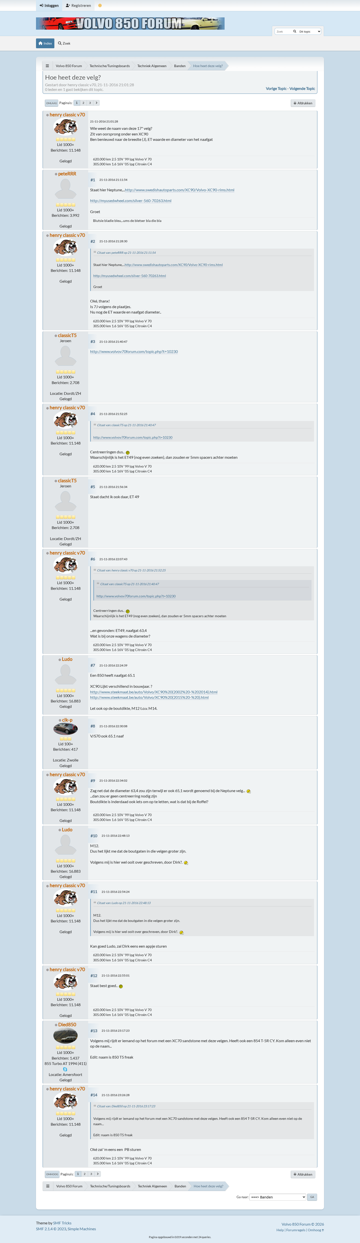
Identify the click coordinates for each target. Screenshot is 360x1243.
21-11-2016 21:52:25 (113, 413)
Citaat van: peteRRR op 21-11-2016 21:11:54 (126, 252)
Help (280, 1230)
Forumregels (295, 1230)
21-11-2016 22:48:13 (116, 835)
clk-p (67, 720)
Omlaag (51, 103)
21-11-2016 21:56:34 (113, 486)
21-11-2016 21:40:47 (113, 341)
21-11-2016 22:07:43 (113, 559)
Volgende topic (302, 88)
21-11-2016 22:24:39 (113, 665)
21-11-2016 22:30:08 (113, 726)
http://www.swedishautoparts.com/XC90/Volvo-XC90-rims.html (179, 189)
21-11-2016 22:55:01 (116, 975)
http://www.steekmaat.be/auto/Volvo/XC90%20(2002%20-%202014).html (153, 691)
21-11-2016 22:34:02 (113, 780)
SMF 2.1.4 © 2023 (51, 1228)
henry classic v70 (67, 114)
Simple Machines (82, 1228)
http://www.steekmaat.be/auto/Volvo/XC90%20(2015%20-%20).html (149, 697)
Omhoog (52, 1174)
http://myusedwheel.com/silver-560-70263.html (130, 200)
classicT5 (67, 335)
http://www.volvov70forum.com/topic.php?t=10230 (134, 351)
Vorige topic (276, 88)
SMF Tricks (62, 1222)
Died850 (67, 1024)
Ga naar (242, 1197)
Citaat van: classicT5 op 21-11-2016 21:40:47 (126, 425)
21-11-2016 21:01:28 (104, 121)
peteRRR (67, 173)
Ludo (67, 659)
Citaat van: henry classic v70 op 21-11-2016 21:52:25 (131, 570)
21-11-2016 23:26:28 (116, 1095)
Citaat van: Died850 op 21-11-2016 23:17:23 (126, 1106)
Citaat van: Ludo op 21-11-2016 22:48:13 (123, 903)
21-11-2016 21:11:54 (113, 179)
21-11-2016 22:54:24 (116, 891)
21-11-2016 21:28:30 (113, 241)
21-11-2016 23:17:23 (116, 1030)
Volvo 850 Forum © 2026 (303, 1224)
